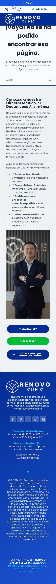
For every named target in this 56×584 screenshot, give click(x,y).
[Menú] (51, 19)
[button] (28, 472)
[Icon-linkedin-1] (43, 419)
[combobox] (25, 80)
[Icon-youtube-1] (28, 419)
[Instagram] (20, 419)
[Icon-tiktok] (35, 419)
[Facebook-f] (13, 419)
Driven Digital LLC (20, 565)
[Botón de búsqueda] (50, 80)
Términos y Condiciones (31, 570)
